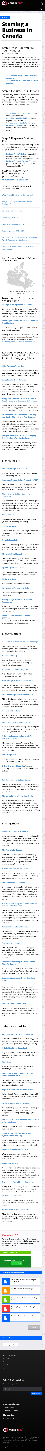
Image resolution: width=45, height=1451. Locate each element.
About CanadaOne (9, 1355)
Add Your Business (11, 1411)
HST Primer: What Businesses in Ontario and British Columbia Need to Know (19, 238)
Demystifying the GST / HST (13, 231)
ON (20, 180)
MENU (40, 9)
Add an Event (10, 1408)
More (34, 1327)
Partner (5, 1368)
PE (23, 180)
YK (33, 292)
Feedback (6, 1358)
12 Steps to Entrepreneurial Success (17, 304)
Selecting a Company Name (13, 211)
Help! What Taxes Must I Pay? (13, 224)
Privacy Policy (21, 1447)
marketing (6, 342)
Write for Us (7, 1365)
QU (11, 292)
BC (6, 180)
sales (13, 342)
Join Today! (16, 1263)
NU (27, 292)
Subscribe (36, 1394)
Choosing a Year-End (10, 217)
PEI (23, 293)
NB (11, 180)
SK (26, 180)
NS (17, 180)
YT (28, 180)
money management (27, 342)
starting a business (11, 1345)
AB (22, 292)
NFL (13, 292)
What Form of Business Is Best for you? (17, 195)
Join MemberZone (11, 1418)
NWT (30, 292)
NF (14, 180)
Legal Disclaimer (8, 1447)
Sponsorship (7, 1362)
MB (8, 180)
